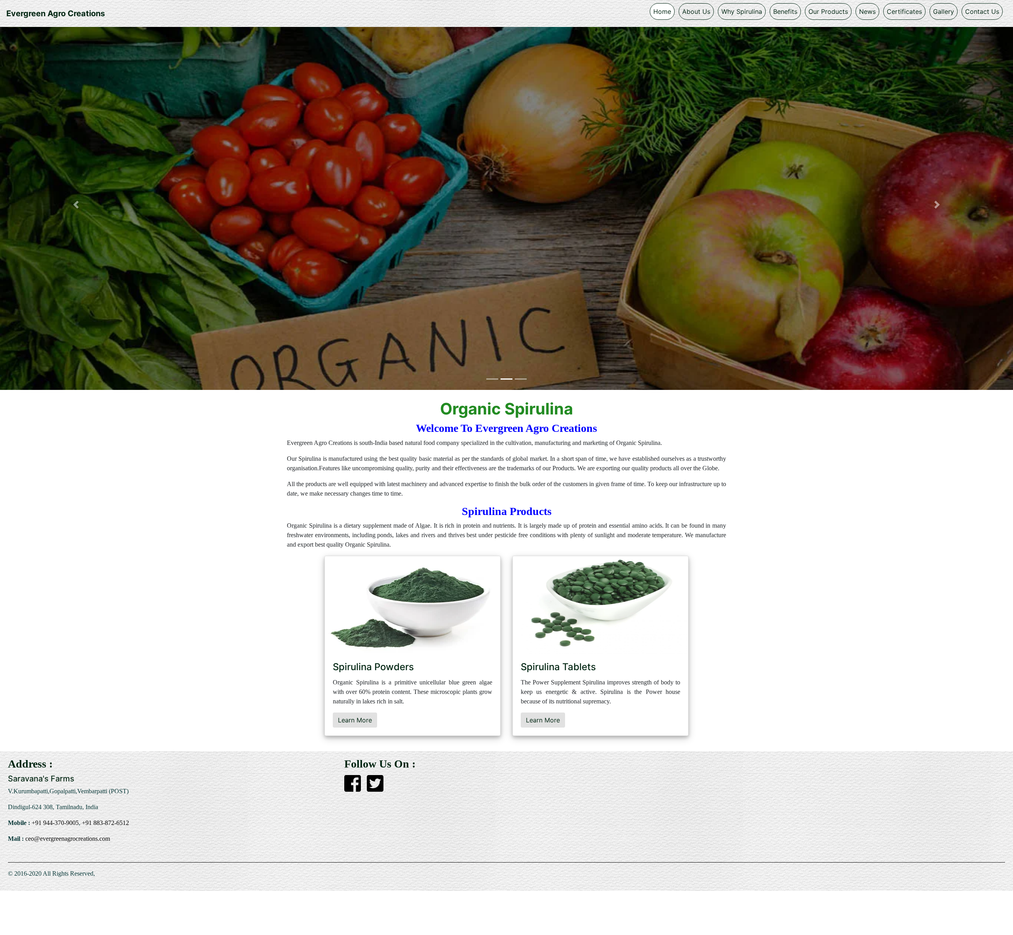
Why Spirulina (741, 11)
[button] (76, 204)
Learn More (355, 720)
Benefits (785, 11)
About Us (696, 11)
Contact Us (982, 11)
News (867, 11)
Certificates (904, 11)
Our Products (828, 11)
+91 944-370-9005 (54, 822)
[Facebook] (352, 788)
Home (662, 11)
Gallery (943, 11)
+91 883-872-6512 (104, 822)
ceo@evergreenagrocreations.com (67, 838)
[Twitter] (375, 788)
